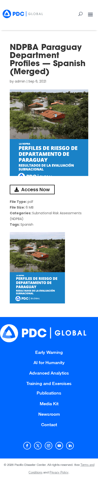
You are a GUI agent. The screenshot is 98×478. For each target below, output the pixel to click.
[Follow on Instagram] (48, 445)
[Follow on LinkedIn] (70, 445)
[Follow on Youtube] (59, 445)
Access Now (35, 189)
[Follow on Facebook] (27, 445)
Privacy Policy (59, 472)
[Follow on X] (38, 445)
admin (20, 81)
